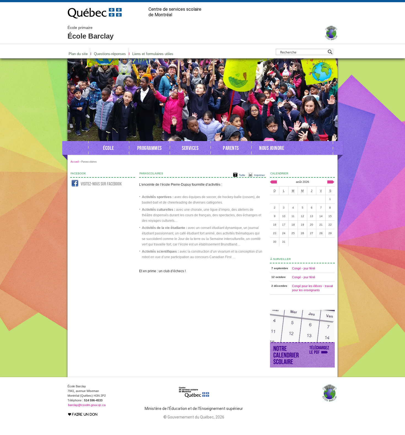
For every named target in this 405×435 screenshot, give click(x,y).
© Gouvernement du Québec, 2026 (193, 417)
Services (190, 148)
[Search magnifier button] (330, 52)
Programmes (149, 148)
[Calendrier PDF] (302, 366)
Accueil (75, 161)
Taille (242, 175)
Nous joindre (271, 148)
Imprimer (259, 175)
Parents (231, 148)
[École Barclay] (331, 38)
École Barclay (91, 32)
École (108, 148)
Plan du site (78, 54)
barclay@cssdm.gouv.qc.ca (87, 405)
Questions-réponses (110, 54)
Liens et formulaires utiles (152, 54)
